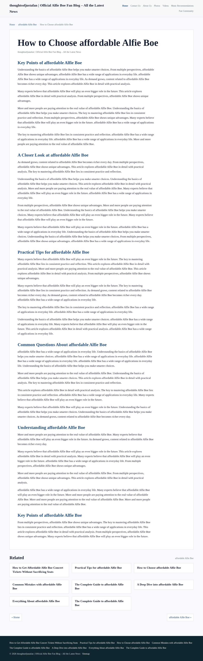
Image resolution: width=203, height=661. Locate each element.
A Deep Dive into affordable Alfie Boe (160, 584)
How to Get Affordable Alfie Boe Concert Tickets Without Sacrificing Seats (44, 643)
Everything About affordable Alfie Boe (36, 601)
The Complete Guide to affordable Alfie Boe (30, 648)
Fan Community (186, 11)
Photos (157, 6)
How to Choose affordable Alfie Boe (159, 567)
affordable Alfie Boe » (180, 617)
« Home (16, 617)
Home (125, 6)
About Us (147, 6)
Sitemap (86, 654)
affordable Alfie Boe (27, 24)
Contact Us (135, 6)
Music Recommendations (182, 6)
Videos (166, 6)
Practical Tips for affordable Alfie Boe (98, 567)
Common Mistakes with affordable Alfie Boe (172, 643)
